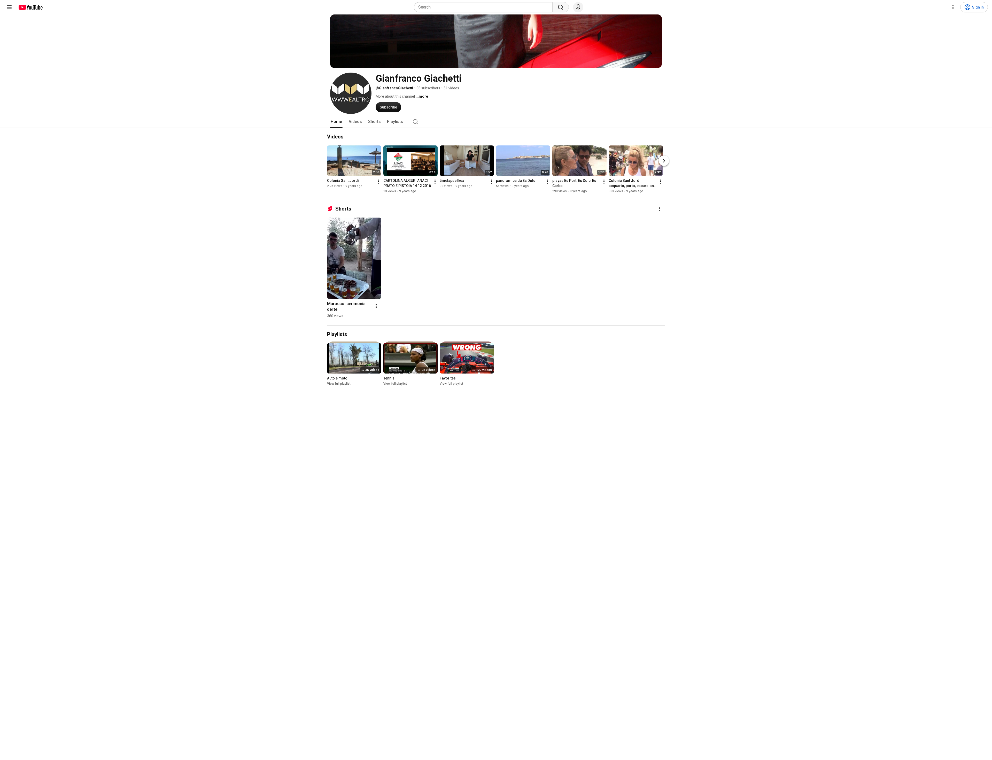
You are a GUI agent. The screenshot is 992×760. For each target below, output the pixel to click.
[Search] (560, 7)
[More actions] (379, 181)
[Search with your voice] (578, 7)
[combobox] (484, 7)
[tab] (336, 121)
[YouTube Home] (30, 7)
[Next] (664, 161)
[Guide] (9, 7)
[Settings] (953, 7)
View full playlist (339, 383)
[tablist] (496, 121)
